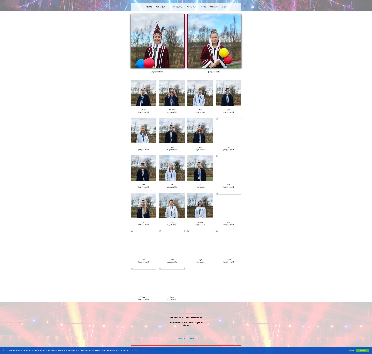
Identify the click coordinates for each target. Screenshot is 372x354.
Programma (177, 7)
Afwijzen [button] (351, 350)
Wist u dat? (191, 7)
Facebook (181, 338)
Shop (224, 7)
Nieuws (149, 7)
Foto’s (203, 7)
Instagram (190, 338)
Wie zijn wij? (161, 7)
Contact (214, 7)
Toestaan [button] (362, 350)
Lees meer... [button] (134, 350)
